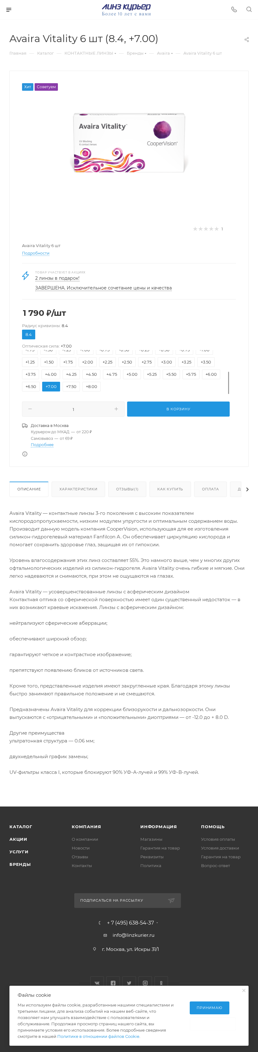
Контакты (82, 865)
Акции (18, 839)
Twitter (129, 983)
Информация (158, 826)
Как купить (170, 489)
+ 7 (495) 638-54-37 (130, 922)
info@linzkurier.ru (133, 935)
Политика (150, 865)
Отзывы (80, 856)
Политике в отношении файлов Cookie (98, 1036)
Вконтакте (97, 983)
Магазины (151, 839)
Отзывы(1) (127, 489)
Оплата (210, 489)
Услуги (19, 851)
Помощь (213, 826)
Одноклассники (161, 983)
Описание (29, 489)
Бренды (20, 864)
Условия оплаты (218, 839)
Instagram (145, 983)
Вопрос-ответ (215, 865)
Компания (86, 826)
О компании (85, 839)
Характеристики (78, 489)
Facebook (113, 983)
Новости (81, 847)
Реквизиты (152, 856)
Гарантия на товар (160, 847)
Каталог (20, 826)
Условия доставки (220, 847)
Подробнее (42, 444)
